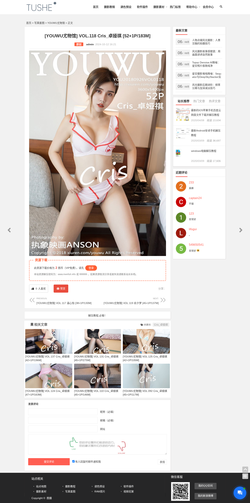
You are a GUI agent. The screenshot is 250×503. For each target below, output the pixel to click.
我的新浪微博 (205, 495)
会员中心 (208, 6)
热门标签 (175, 6)
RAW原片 (99, 491)
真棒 (191, 188)
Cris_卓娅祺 (161, 324)
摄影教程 (109, 6)
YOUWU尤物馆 (56, 22)
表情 (162, 462)
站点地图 (41, 486)
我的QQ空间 (205, 485)
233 (191, 182)
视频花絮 (129, 491)
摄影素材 (158, 6)
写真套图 (39, 22)
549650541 (196, 244)
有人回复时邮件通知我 (88, 461)
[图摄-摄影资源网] (46, 9)
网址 (102, 428)
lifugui (193, 229)
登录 (91, 267)
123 (191, 213)
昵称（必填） (107, 411)
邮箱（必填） (107, 420)
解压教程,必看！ (97, 315)
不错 (191, 203)
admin (90, 44)
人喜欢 (40, 288)
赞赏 (62, 288)
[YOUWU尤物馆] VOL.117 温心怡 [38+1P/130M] (64, 301)
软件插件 (142, 6)
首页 (95, 6)
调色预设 (125, 6)
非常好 (192, 219)
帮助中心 (191, 6)
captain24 (195, 198)
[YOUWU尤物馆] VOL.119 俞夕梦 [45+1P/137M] (131, 301)
